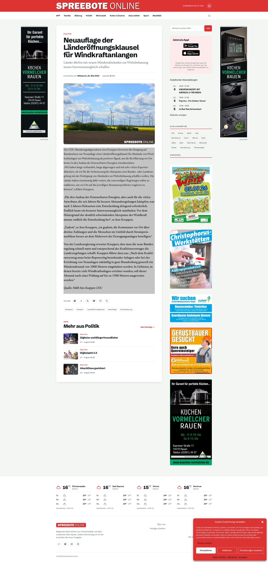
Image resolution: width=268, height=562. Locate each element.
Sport (146, 15)
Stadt (203, 138)
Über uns (161, 524)
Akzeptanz (69, 309)
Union (186, 138)
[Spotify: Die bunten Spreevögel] (65, 544)
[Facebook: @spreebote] (58, 544)
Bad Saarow (176, 138)
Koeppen (80, 309)
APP (58, 15)
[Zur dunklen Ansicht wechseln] (209, 5)
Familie (67, 15)
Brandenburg (185, 148)
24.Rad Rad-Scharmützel (190, 109)
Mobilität (157, 15)
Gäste (174, 143)
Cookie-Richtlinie (219, 557)
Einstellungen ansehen (251, 550)
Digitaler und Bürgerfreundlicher (99, 337)
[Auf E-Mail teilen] (100, 301)
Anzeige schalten (157, 528)
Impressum (243, 557)
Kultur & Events (117, 15)
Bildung (78, 15)
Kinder (174, 148)
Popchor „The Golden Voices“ (192, 100)
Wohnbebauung (126, 309)
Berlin (189, 133)
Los (208, 28)
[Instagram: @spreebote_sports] (78, 544)
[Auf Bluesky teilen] (94, 301)
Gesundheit (134, 15)
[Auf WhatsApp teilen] (74, 301)
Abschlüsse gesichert (92, 368)
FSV (173, 133)
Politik (89, 15)
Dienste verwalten (204, 543)
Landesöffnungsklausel (95, 309)
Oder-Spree (191, 143)
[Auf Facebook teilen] (81, 301)
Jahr (196, 133)
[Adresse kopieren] (107, 301)
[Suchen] (209, 15)
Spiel (181, 143)
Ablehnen (227, 550)
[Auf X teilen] (87, 301)
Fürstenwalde (199, 148)
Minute (195, 138)
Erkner (180, 133)
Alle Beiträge (146, 327)
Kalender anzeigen (178, 114)
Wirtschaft (101, 15)
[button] (262, 522)
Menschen (203, 143)
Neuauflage (112, 309)
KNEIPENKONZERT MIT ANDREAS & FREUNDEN (190, 91)
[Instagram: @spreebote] (71, 544)
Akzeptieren (206, 550)
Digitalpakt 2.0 (88, 352)
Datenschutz (232, 557)
